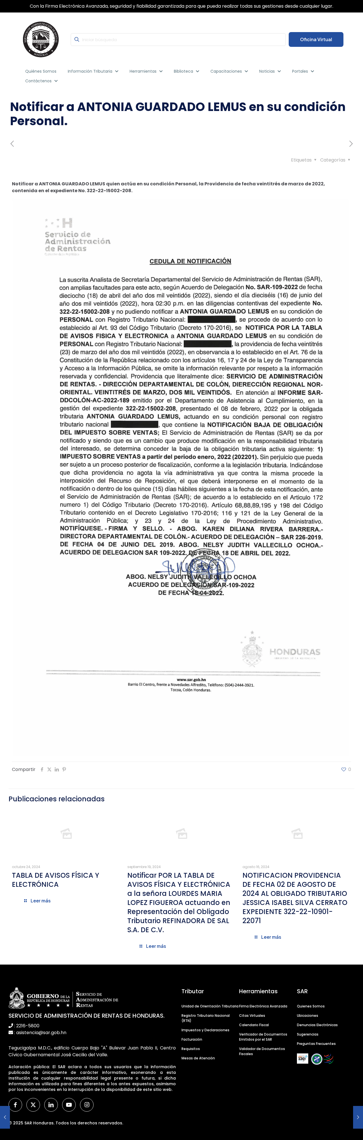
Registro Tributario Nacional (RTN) (206, 1018)
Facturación (192, 1039)
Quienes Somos (311, 1006)
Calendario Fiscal (254, 1024)
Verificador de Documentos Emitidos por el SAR (263, 1037)
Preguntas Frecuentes (316, 1043)
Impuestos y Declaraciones (205, 1030)
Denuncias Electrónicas (317, 1024)
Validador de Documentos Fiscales (262, 1051)
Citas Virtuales (252, 1015)
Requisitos (191, 1048)
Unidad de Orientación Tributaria (210, 1006)
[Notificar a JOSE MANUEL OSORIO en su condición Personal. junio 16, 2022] (358, 1117)
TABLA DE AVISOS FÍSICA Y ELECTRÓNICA (55, 880)
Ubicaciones (307, 1015)
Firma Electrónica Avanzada (263, 1006)
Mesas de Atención (198, 1058)
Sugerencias (307, 1034)
